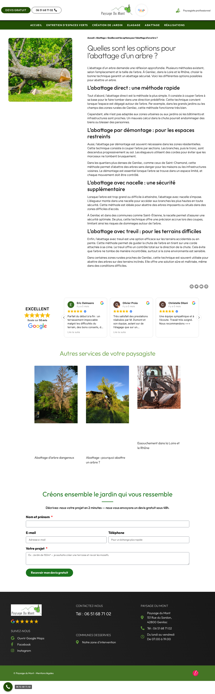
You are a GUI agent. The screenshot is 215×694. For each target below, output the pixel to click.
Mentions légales (45, 673)
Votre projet (35, 549)
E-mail (31, 533)
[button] (198, 317)
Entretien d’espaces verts (67, 25)
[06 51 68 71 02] (8, 686)
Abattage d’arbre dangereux (54, 458)
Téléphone (116, 533)
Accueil (36, 25)
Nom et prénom (38, 517)
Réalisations (174, 25)
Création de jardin (107, 25)
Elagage (134, 25)
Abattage (152, 25)
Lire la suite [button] (74, 332)
